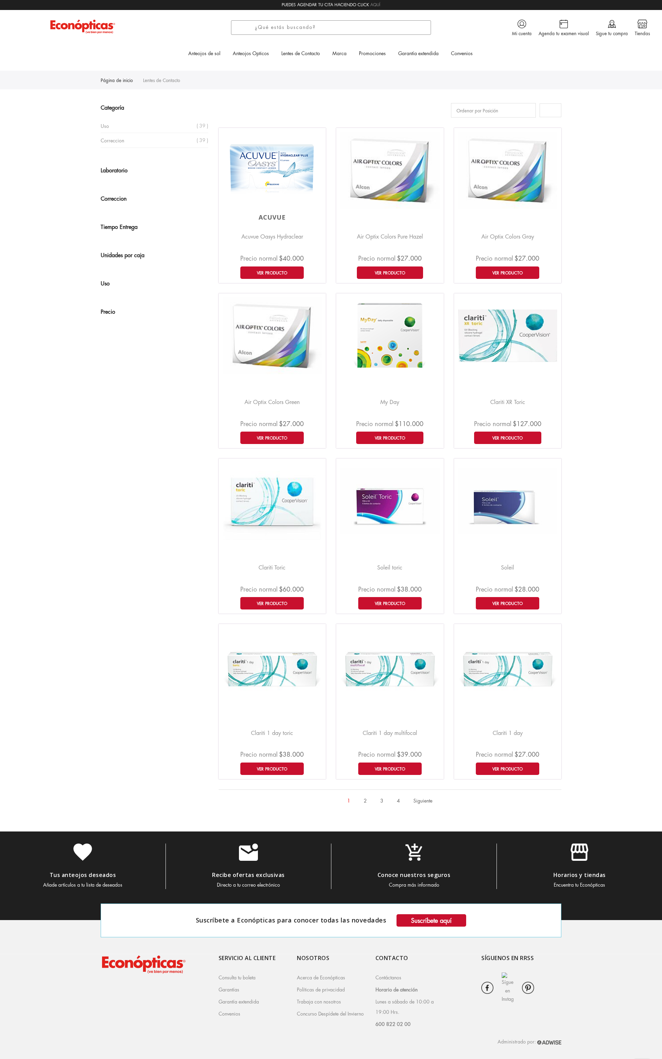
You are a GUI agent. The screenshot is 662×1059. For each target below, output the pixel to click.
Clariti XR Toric (507, 402)
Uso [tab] (105, 283)
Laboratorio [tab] (114, 170)
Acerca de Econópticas (321, 977)
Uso (105, 126)
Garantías (229, 989)
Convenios (229, 1013)
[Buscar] (245, 27)
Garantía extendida (239, 1001)
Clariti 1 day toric (272, 733)
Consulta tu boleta (237, 977)
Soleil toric (389, 568)
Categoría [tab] (112, 108)
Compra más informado (414, 884)
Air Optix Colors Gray (507, 237)
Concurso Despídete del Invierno (330, 1013)
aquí (375, 5)
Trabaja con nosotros (319, 1001)
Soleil (507, 568)
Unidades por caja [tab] (122, 255)
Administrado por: (517, 1041)
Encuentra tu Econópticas (579, 884)
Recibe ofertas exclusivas (248, 875)
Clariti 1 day (508, 733)
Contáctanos (388, 977)
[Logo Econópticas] (82, 26)
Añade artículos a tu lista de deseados (82, 884)
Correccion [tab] (114, 199)
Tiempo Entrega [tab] (119, 227)
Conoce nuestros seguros (414, 875)
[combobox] (341, 27)
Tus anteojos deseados (83, 875)
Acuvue (272, 217)
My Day (389, 402)
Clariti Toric (272, 568)
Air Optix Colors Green (272, 402)
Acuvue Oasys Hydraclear (272, 237)
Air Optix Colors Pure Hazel (390, 237)
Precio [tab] (108, 312)
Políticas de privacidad (321, 989)
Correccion (112, 140)
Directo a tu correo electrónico (248, 884)
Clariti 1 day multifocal (390, 733)
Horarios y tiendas (579, 875)
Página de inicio (117, 80)
